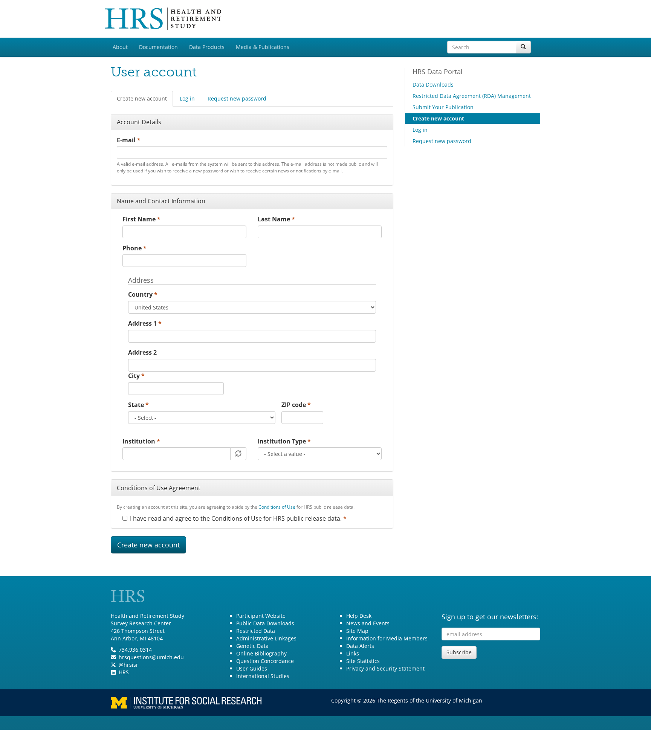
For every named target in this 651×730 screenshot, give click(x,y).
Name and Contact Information (161, 201)
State (138, 405)
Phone (134, 248)
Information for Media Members (387, 638)
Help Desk (358, 615)
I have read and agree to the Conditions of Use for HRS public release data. (238, 518)
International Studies (262, 676)
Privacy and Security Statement (385, 668)
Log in (187, 98)
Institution (141, 441)
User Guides (251, 668)
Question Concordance (265, 660)
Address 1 (145, 323)
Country (142, 294)
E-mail (129, 140)
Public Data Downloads (265, 623)
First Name (141, 219)
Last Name (276, 219)
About (120, 46)
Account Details (139, 122)
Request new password (237, 98)
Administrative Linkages (266, 638)
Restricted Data (255, 630)
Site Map (357, 630)
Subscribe (459, 652)
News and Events (368, 623)
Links (352, 653)
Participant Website (261, 615)
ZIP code (296, 405)
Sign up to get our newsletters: (490, 616)
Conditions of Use (276, 507)
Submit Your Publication (443, 107)
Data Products (207, 46)
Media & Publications (262, 46)
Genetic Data (252, 645)
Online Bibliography (261, 653)
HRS (124, 672)
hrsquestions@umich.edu (151, 657)
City (136, 376)
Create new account (145, 101)
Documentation (158, 46)
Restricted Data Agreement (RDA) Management (472, 95)
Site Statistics (363, 660)
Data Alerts (360, 645)
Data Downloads (433, 84)
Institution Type (284, 441)
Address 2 (142, 352)
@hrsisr (128, 664)
